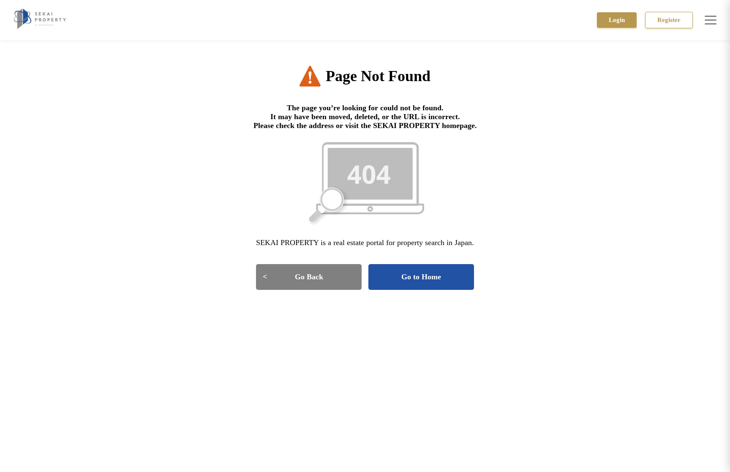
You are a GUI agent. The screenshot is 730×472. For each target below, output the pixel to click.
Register (669, 19)
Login (617, 19)
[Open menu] (710, 20)
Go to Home (421, 277)
